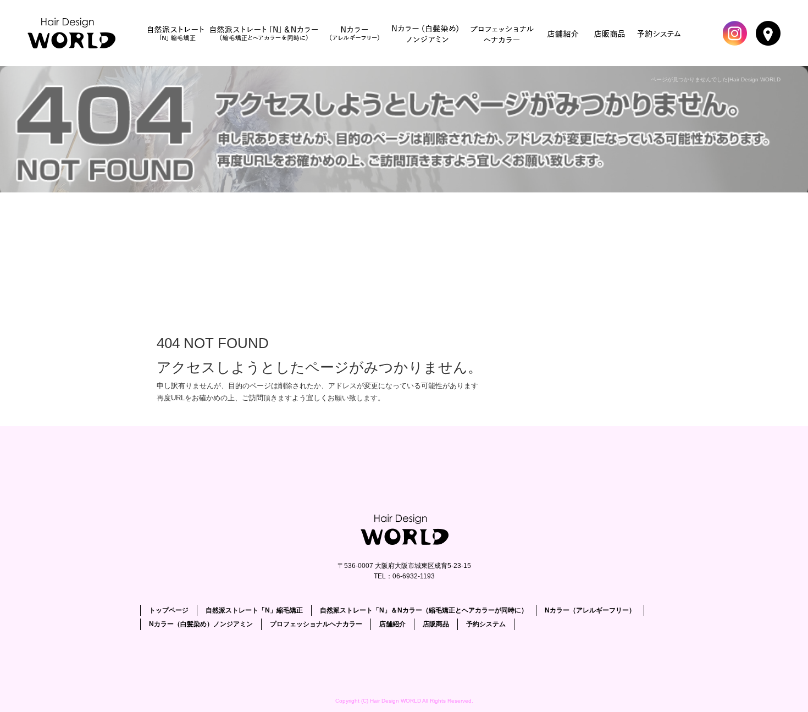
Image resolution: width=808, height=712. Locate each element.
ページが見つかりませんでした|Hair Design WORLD (716, 79)
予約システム (659, 32)
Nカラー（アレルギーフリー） (355, 32)
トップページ (74, 32)
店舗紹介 (563, 32)
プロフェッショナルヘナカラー (502, 32)
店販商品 (610, 32)
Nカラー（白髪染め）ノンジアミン (426, 32)
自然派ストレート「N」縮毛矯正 (176, 32)
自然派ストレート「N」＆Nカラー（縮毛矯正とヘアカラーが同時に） (264, 32)
